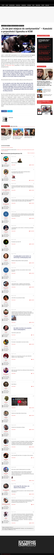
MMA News (21, 25)
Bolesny (5, 417)
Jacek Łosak (6, 33)
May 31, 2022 (13, 497)
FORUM (42, 5)
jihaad (6, 518)
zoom (6, 360)
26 (16, 33)
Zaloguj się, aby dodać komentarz (7, 147)
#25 (33, 497)
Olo (6, 175)
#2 (33, 169)
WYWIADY (29, 5)
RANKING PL (24, 5)
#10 (33, 281)
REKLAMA (47, 5)
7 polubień (32, 203)
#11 (33, 295)
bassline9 (6, 431)
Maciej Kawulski (14, 25)
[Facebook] (48, 0)
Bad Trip (5, 402)
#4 (33, 197)
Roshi (6, 162)
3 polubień (32, 273)
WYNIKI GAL (18, 5)
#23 (33, 467)
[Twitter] (52, 0)
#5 (33, 211)
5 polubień (32, 190)
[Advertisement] (27, 14)
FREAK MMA (38, 5)
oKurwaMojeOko (6, 490)
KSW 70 (9, 25)
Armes (6, 301)
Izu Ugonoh (3, 25)
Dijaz (6, 245)
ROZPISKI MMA (12, 5)
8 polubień (32, 344)
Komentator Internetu (6, 504)
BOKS (33, 5)
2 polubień (32, 429)
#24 (33, 483)
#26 (33, 511)
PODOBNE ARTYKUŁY (5, 126)
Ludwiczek (6, 445)
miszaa (6, 273)
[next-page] (3, 141)
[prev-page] (1, 141)
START (3, 5)
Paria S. (6, 388)
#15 (33, 353)
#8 (33, 253)
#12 (33, 309)
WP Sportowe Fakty (9, 65)
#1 (33, 156)
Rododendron (5, 374)
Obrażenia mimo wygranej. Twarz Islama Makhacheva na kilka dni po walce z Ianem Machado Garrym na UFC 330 (44, 83)
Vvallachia (6, 231)
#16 (33, 367)
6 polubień (32, 164)
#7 (33, 239)
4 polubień (32, 218)
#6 (33, 225)
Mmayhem (6, 473)
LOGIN (7, 5)
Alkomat (5, 217)
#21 (33, 439)
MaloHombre (6, 287)
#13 (33, 325)
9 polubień (32, 322)
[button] (51, 5)
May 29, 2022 (13, 156)
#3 (33, 183)
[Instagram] (50, 0)
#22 (33, 453)
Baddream (6, 459)
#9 (33, 267)
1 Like (33, 334)
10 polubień (32, 180)
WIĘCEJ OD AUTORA (13, 126)
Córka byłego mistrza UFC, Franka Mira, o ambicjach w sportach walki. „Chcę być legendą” (18, 137)
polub (33, 359)
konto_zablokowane (6, 189)
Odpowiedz (13, 164)
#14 (33, 339)
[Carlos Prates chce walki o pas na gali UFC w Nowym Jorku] (29, 132)
